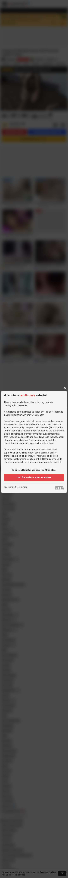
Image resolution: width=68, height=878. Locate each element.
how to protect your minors (15, 487)
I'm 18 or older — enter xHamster (34, 477)
